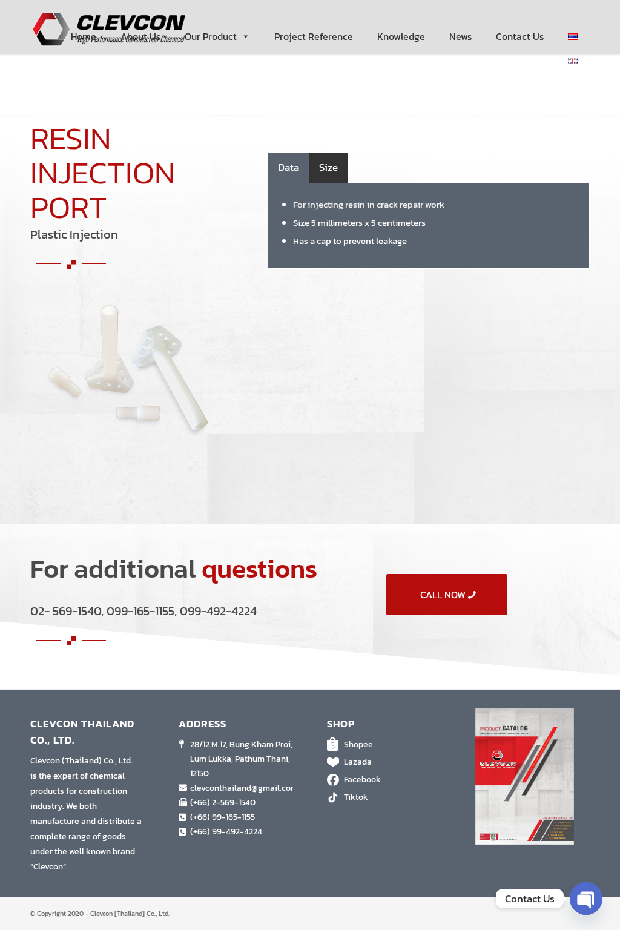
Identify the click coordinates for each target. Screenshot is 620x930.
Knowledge (401, 36)
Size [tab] (328, 167)
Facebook (362, 779)
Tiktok (356, 797)
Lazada (358, 762)
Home (83, 36)
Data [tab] (288, 167)
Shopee (358, 744)
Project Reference (313, 36)
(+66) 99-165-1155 (222, 817)
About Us (140, 36)
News (460, 36)
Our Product (211, 36)
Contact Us (520, 36)
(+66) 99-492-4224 (226, 831)
